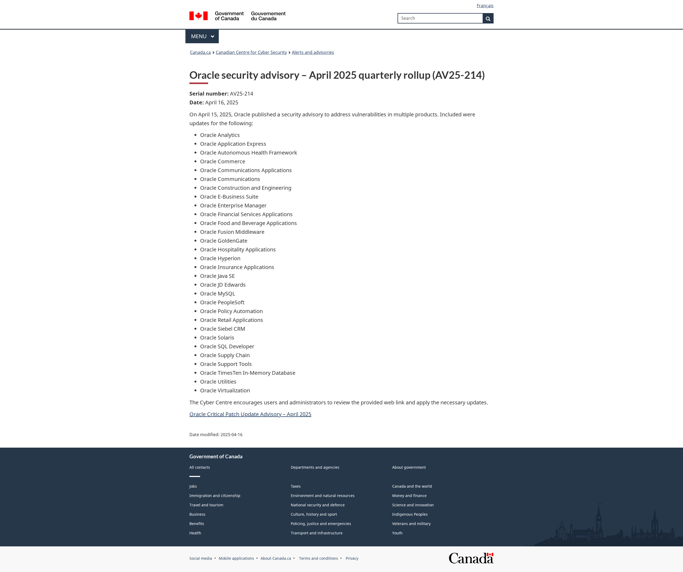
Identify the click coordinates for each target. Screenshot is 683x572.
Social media (200, 558)
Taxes (296, 486)
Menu (199, 36)
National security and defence (318, 504)
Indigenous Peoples (410, 514)
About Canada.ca (276, 558)
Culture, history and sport (314, 514)
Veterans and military (411, 523)
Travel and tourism (206, 504)
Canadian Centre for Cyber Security (251, 52)
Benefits (196, 523)
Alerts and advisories (313, 52)
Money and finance (409, 495)
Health (195, 532)
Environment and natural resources (323, 495)
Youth (397, 532)
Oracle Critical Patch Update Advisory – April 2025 (250, 414)
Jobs (193, 486)
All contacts (199, 467)
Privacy (351, 558)
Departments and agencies (315, 467)
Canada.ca (200, 52)
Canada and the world (412, 486)
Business (197, 514)
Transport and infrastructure (317, 532)
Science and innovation (413, 504)
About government (409, 467)
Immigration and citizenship (214, 495)
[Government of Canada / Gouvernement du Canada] (237, 16)
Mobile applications (236, 558)
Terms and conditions (318, 558)
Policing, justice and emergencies (321, 523)
